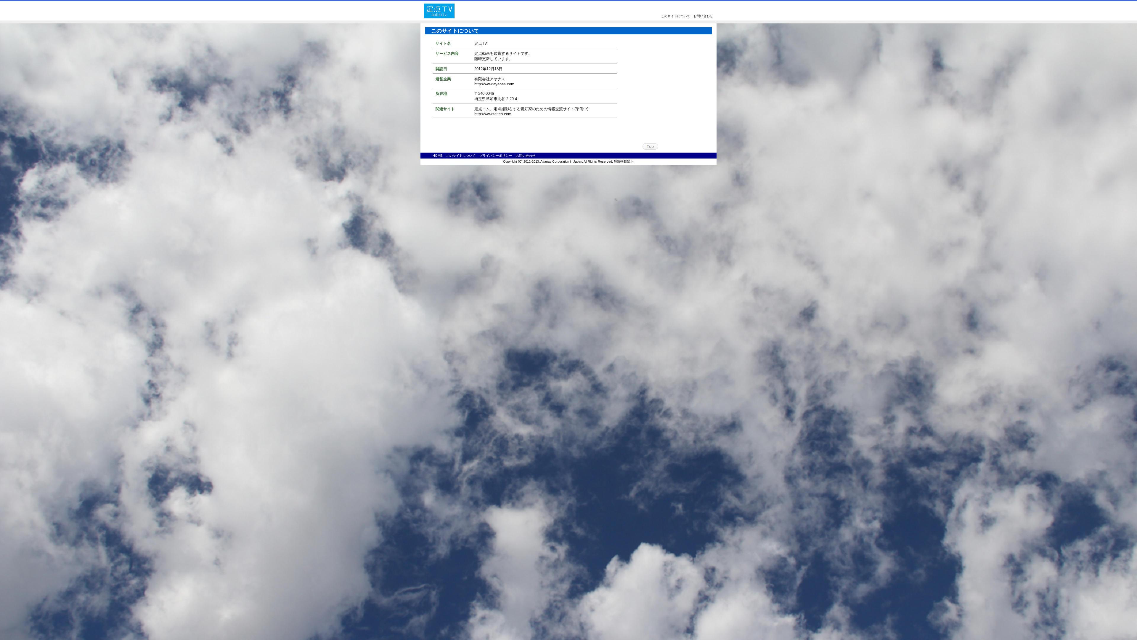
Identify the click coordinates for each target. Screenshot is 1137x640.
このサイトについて (675, 16)
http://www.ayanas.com (494, 84)
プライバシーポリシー (495, 155)
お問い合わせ (703, 16)
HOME (437, 155)
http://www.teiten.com (492, 114)
